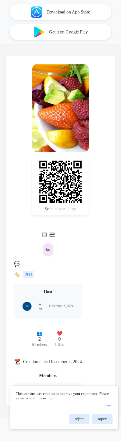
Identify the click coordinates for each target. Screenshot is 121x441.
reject (79, 419)
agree (102, 419)
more (107, 405)
